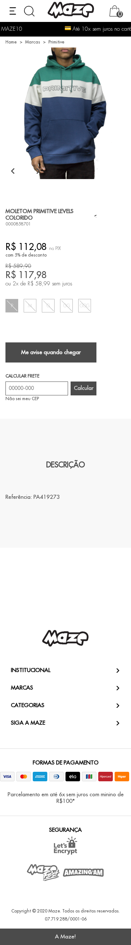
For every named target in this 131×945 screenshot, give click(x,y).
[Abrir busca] (29, 11)
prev (12, 171)
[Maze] (71, 11)
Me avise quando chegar (51, 352)
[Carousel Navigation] (25, 171)
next (38, 171)
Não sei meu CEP (22, 398)
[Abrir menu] (12, 11)
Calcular (84, 388)
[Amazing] (83, 872)
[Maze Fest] (43, 872)
